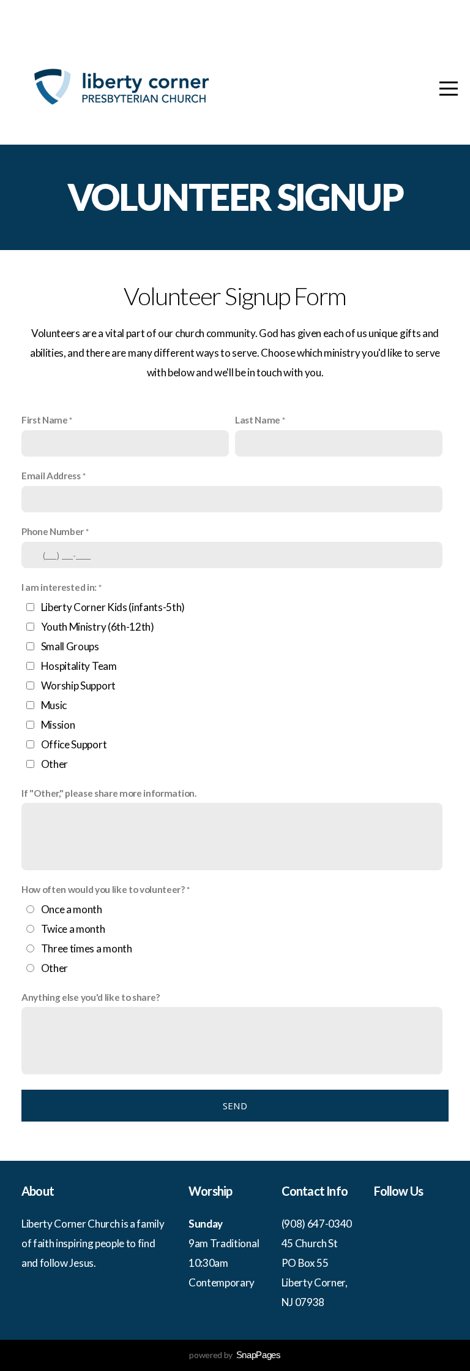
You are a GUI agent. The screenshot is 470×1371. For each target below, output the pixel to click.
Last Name (257, 419)
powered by (234, 1355)
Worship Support (78, 685)
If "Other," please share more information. (108, 793)
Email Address (51, 475)
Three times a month (86, 948)
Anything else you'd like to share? (90, 997)
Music (54, 705)
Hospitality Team (79, 665)
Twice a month (73, 928)
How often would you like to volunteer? (103, 889)
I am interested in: (59, 587)
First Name (44, 419)
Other (54, 764)
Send (235, 1105)
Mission (58, 724)
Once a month (71, 909)
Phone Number (52, 531)
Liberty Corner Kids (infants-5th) (113, 607)
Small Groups (70, 646)
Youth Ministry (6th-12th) (97, 626)
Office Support (74, 744)
